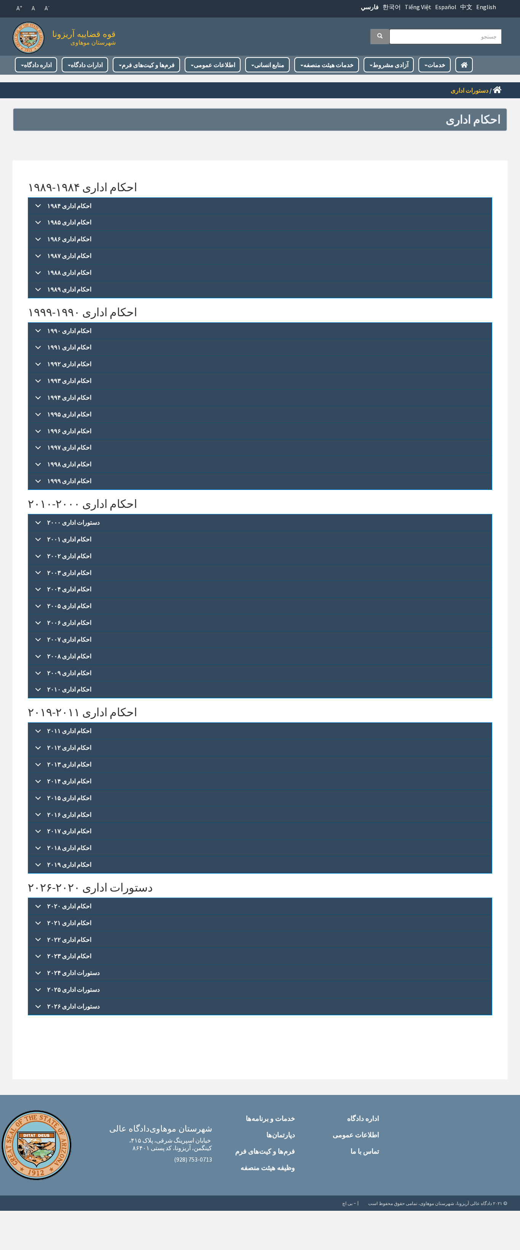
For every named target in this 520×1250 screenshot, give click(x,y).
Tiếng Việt (418, 7)
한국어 (392, 7)
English (486, 7)
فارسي (370, 7)
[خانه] (30, 36)
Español (445, 7)
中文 (466, 7)
